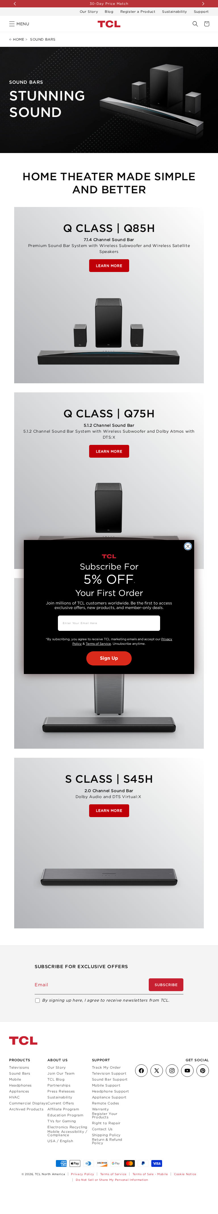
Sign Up (109, 658)
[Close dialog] (188, 546)
